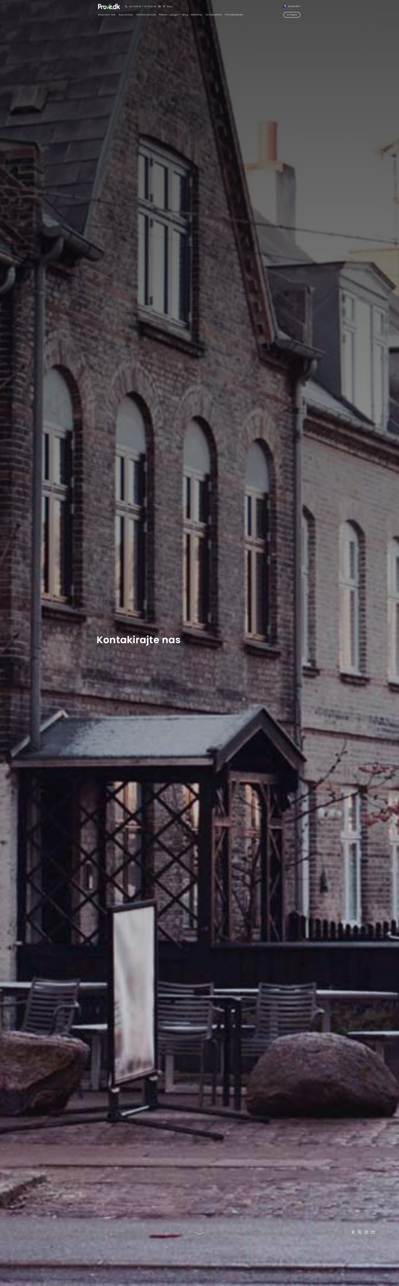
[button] (169, 14)
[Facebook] (353, 1232)
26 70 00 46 (150, 6)
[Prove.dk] (109, 6)
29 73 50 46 (135, 6)
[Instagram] (366, 1232)
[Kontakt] (159, 6)
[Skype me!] (360, 1232)
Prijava (293, 14)
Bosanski (293, 6)
